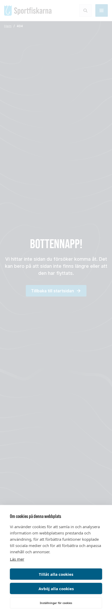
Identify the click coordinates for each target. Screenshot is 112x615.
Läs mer (17, 559)
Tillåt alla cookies (56, 574)
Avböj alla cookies (56, 588)
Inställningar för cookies (56, 603)
